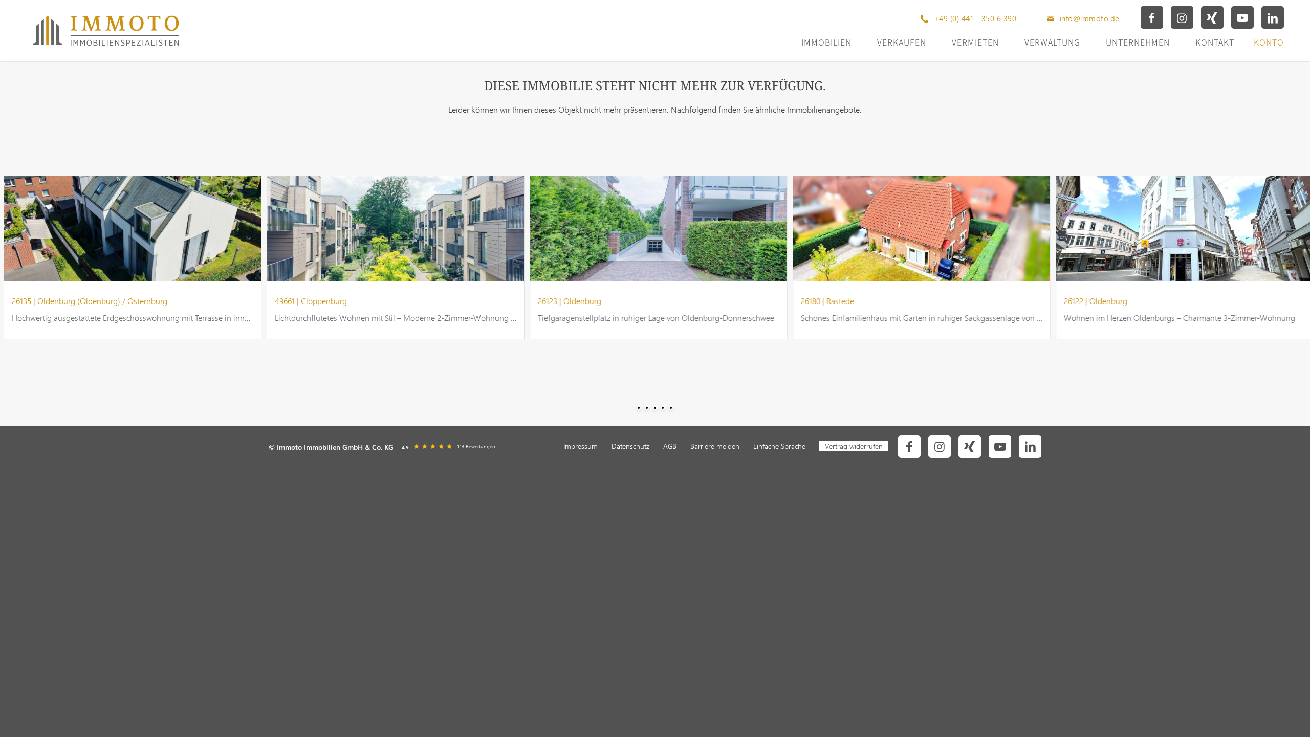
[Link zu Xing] (1212, 17)
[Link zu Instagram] (1182, 17)
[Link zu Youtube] (1242, 17)
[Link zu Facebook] (1152, 17)
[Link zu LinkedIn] (1272, 17)
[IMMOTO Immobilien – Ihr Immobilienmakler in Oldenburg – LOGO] (105, 30)
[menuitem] (580, 446)
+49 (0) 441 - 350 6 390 (975, 18)
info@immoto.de (1090, 18)
